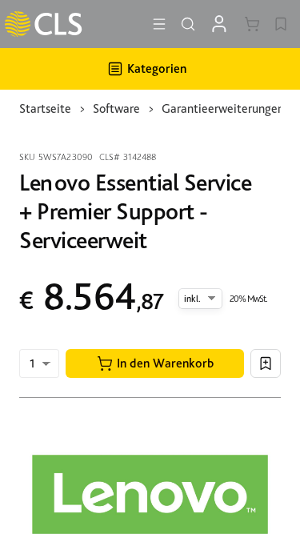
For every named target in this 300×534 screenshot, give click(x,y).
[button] (155, 363)
